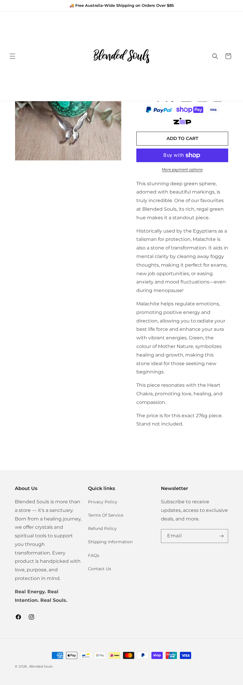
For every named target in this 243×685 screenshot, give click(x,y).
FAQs (93, 555)
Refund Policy (102, 528)
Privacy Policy (102, 502)
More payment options (182, 169)
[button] (12, 56)
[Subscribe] (221, 536)
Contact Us (99, 568)
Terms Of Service (105, 515)
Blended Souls (40, 666)
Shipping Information (110, 541)
